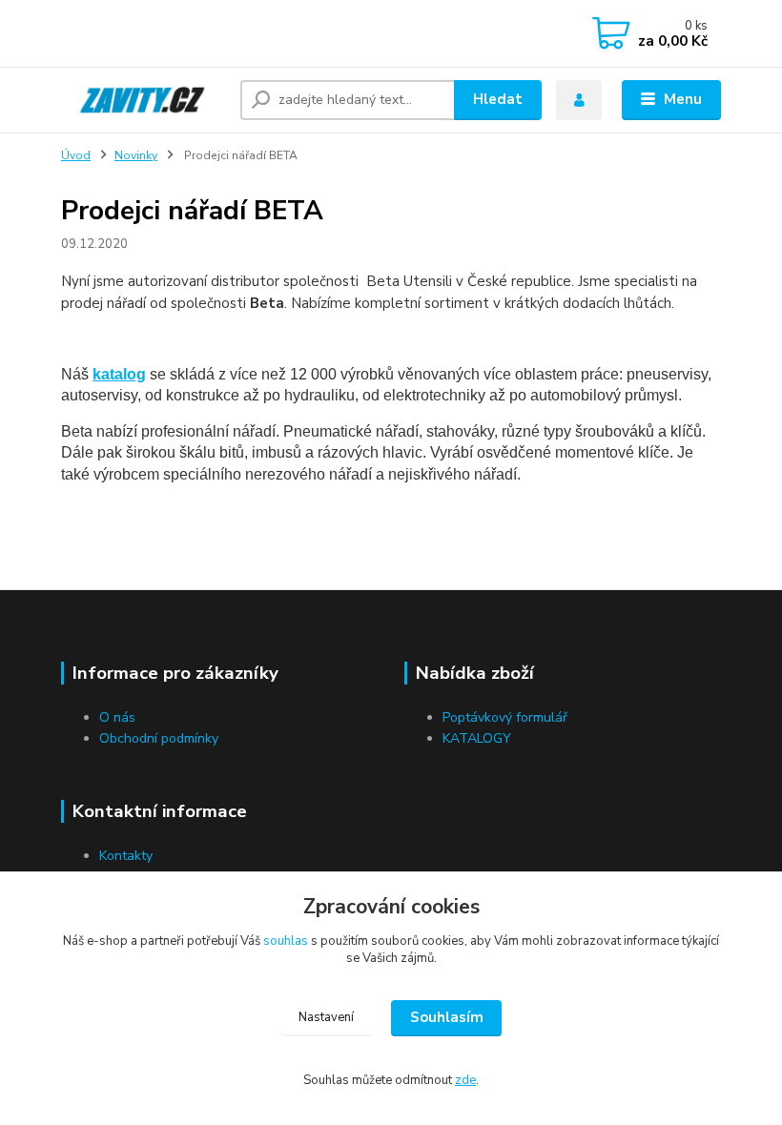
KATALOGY (476, 738)
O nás (117, 717)
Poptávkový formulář (504, 717)
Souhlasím (447, 1017)
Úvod (76, 155)
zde (465, 1080)
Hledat (498, 99)
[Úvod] (143, 99)
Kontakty (126, 856)
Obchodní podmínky (158, 738)
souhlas (285, 941)
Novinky (135, 155)
